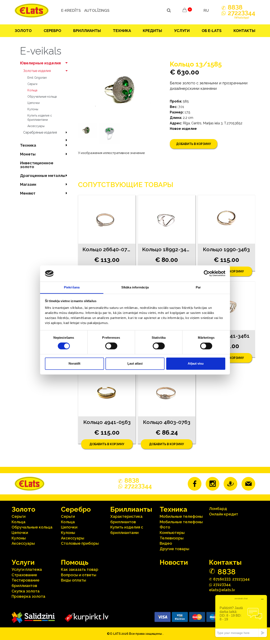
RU (206, 10)
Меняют (27, 193)
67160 (222, 578)
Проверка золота (28, 596)
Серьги (32, 84)
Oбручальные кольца (42, 96)
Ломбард (218, 508)
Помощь (74, 562)
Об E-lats (211, 30)
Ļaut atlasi (135, 363)
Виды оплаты (73, 580)
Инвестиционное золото (36, 165)
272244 (241, 15)
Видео (166, 543)
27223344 (241, 579)
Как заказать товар (79, 569)
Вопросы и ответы (78, 575)
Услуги (182, 30)
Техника (122, 30)
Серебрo (52, 30)
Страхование (24, 575)
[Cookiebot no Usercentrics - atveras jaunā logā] (206, 273)
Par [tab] (198, 287)
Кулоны (32, 109)
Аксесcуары (36, 126)
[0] (184, 10)
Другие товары (174, 549)
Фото (165, 527)
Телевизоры (172, 538)
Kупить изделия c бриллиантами (39, 117)
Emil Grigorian (37, 77)
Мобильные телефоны (181, 516)
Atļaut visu (196, 363)
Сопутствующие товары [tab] (125, 185)
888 (235, 7)
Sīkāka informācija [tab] (135, 287)
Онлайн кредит (223, 514)
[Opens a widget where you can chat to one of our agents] (241, 616)
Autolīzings (96, 10)
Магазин (28, 184)
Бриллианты (87, 30)
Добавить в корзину (193, 144)
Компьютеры (172, 532)
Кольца (32, 90)
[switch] (111, 346)
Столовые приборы (80, 543)
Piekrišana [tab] (72, 287)
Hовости (174, 562)
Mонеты (28, 154)
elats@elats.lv (222, 590)
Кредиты (152, 30)
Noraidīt (74, 363)
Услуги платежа (27, 569)
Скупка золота (26, 591)
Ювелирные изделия (40, 63)
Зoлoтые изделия (37, 71)
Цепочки (33, 103)
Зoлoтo (23, 30)
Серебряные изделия (40, 132)
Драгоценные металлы (42, 175)
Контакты (244, 30)
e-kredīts (71, 10)
